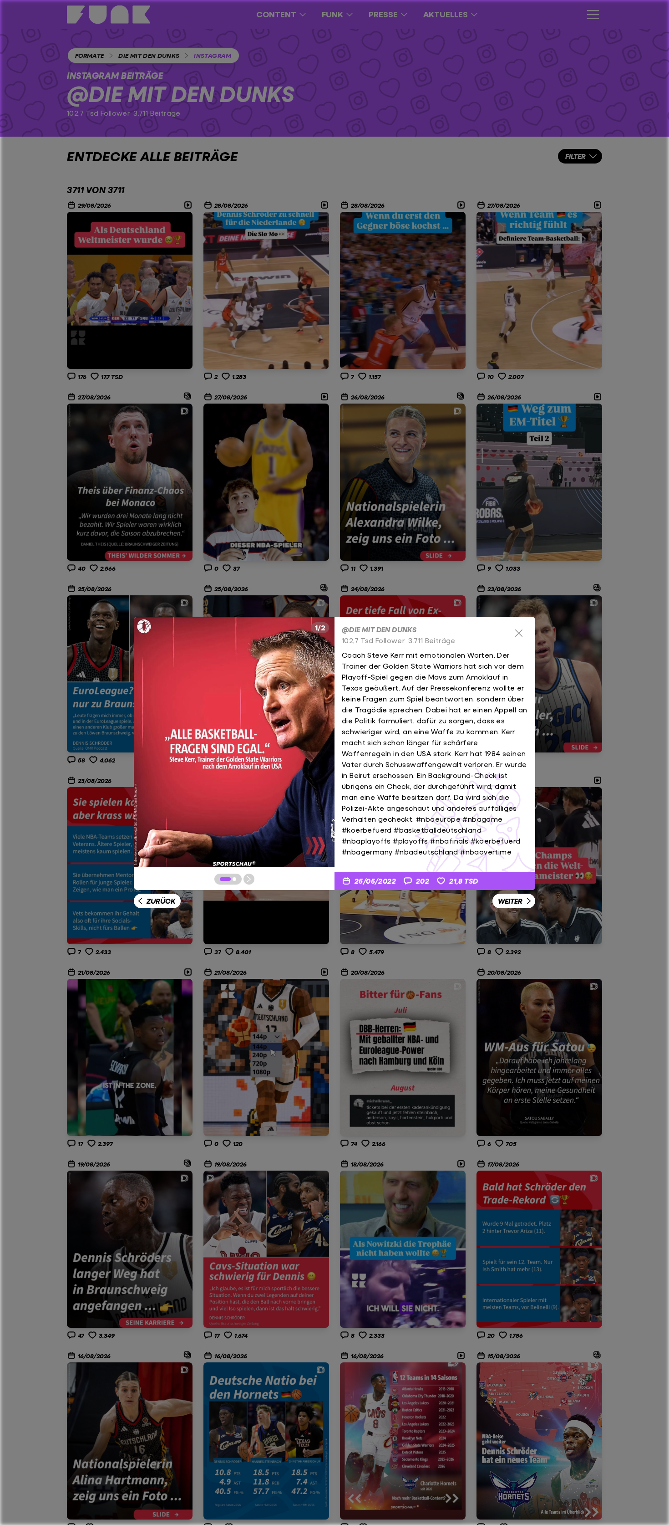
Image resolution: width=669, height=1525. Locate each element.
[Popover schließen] (519, 633)
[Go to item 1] (225, 879)
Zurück (161, 900)
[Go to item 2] (234, 879)
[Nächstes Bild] (248, 879)
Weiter (510, 900)
